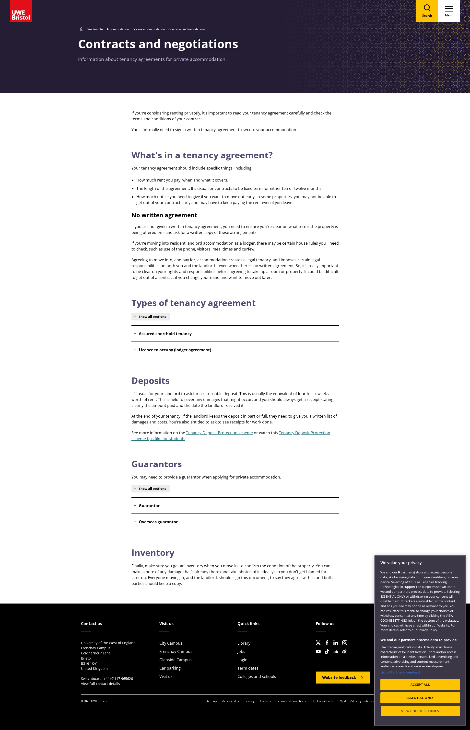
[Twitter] (320, 646)
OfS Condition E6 (322, 701)
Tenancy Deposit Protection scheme (219, 432)
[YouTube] (320, 655)
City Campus (170, 643)
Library (243, 643)
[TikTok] (328, 655)
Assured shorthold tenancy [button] (165, 333)
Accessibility (230, 701)
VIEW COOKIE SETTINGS (420, 711)
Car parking (170, 668)
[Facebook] (328, 646)
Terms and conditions (291, 701)
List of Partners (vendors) (400, 672)
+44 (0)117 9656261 (119, 678)
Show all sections (152, 316)
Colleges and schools (256, 676)
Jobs (241, 651)
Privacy (249, 701)
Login (242, 659)
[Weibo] (346, 655)
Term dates (247, 668)
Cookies (265, 701)
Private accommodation (148, 29)
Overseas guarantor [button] (158, 522)
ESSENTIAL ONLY (420, 698)
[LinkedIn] (337, 646)
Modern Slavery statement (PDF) (362, 701)
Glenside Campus (175, 659)
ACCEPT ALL (420, 684)
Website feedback (339, 677)
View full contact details (100, 683)
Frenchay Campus (175, 651)
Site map (211, 701)
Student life (95, 29)
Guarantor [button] (149, 505)
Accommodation (117, 29)
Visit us (166, 676)
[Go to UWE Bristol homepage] (82, 29)
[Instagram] (346, 646)
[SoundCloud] (337, 655)
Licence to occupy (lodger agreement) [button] (175, 350)
